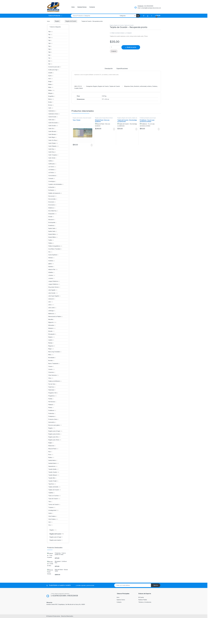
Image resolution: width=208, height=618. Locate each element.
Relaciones (51, 445)
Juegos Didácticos (54, 284)
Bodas (50, 102)
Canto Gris (51, 128)
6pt (49, 55)
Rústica (51, 457)
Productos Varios (53, 419)
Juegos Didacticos (54, 281)
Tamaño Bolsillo (53, 469)
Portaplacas (52, 416)
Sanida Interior (52, 460)
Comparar (129, 33)
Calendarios (52, 111)
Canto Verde (52, 158)
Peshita (50, 398)
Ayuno (50, 75)
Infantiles (51, 272)
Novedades (52, 357)
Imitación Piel (53, 269)
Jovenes (51, 278)
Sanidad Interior (53, 463)
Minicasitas (52, 325)
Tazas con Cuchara (54, 495)
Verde (50, 513)
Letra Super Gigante (54, 296)
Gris (50, 252)
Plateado (51, 404)
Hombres (51, 260)
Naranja (51, 343)
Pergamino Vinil (53, 392)
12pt (50, 37)
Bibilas (50, 84)
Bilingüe (51, 93)
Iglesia (51, 263)
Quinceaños (52, 422)
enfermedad (143, 86)
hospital (76, 88)
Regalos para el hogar (100, 117)
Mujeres (51, 337)
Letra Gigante (52, 290)
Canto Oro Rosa (53, 140)
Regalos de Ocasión (71, 21)
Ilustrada (51, 266)
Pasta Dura (52, 387)
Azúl (50, 78)
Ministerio (52, 328)
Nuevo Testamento (54, 363)
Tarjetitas (51, 492)
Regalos (57, 21)
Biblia (50, 87)
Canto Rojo (52, 149)
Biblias (51, 90)
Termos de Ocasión (54, 504)
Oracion (51, 366)
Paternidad (52, 390)
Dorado (51, 216)
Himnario (51, 257)
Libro (50, 301)
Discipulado (52, 213)
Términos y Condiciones (144, 602)
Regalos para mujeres (56, 540)
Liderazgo (51, 310)
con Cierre (52, 166)
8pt (50, 61)
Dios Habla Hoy (53, 210)
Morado (51, 331)
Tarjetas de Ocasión (129, 25)
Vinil (50, 522)
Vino (50, 525)
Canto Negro (52, 137)
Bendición (136, 86)
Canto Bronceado (53, 122)
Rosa (50, 454)
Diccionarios (52, 205)
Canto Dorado (53, 125)
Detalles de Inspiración (55, 193)
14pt (50, 43)
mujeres (51, 340)
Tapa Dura (52, 484)
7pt (50, 58)
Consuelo (51, 178)
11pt (50, 34)
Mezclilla (51, 319)
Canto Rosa (52, 152)
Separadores (52, 466)
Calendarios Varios (54, 113)
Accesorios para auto (54, 66)
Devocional (52, 196)
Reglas (51, 442)
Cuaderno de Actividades (55, 184)
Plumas (51, 407)
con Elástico (52, 169)
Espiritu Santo (52, 228)
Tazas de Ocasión (87, 117)
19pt (50, 52)
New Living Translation (54, 351)
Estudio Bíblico (53, 237)
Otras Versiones (53, 375)
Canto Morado (52, 131)
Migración (52, 322)
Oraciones (51, 372)
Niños (51, 354)
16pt (50, 49)
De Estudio (52, 190)
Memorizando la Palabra (55, 316)
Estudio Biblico (53, 234)
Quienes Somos (82, 7)
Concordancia (52, 175)
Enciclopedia (52, 222)
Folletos (51, 243)
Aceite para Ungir (53, 69)
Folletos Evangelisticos (55, 246)
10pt (50, 31)
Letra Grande (53, 293)
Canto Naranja (52, 134)
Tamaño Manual (53, 475)
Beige (50, 81)
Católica (51, 161)
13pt (50, 40)
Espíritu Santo (52, 231)
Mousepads (52, 334)
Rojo (50, 451)
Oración (51, 369)
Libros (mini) (51, 307)
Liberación (51, 299)
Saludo (81, 88)
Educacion (51, 219)
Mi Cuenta (141, 597)
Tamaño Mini (52, 478)
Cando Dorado (53, 116)
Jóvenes (51, 275)
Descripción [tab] (109, 68)
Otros (50, 378)
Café (50, 108)
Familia (51, 240)
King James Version (54, 287)
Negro (51, 348)
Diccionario (52, 202)
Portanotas (52, 413)
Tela (50, 501)
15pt (50, 46)
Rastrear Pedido (142, 599)
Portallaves (142, 117)
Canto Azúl (51, 119)
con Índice (52, 172)
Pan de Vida (52, 384)
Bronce (51, 105)
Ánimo (131, 86)
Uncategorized (53, 510)
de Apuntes (52, 187)
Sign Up (155, 585)
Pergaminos (52, 395)
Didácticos (51, 208)
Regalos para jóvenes (54, 434)
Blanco (51, 99)
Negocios (51, 346)
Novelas (51, 360)
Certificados (52, 163)
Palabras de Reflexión (55, 381)
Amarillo (51, 72)
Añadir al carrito (131, 47)
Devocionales (52, 199)
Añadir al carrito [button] (91, 145)
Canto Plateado (53, 146)
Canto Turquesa (53, 155)
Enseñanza (51, 225)
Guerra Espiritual (53, 254)
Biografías (51, 96)
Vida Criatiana (52, 516)
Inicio (73, 7)
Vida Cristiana (53, 519)
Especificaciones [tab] (122, 68)
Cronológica (52, 181)
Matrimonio (52, 313)
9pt (50, 64)
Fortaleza (154, 86)
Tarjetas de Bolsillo (54, 487)
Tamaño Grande (53, 472)
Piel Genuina (52, 401)
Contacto (92, 7)
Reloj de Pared (109, 117)
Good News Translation (55, 249)
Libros (51, 304)
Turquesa (51, 507)
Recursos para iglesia (55, 425)
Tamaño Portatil (53, 481)
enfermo (149, 86)
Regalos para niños (54, 437)
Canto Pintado (53, 143)
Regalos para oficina (54, 440)
